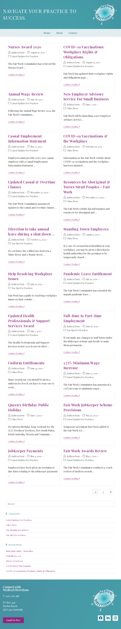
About (59, 32)
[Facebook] (100, 618)
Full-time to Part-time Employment (82, 318)
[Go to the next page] (111, 492)
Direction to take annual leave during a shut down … (31, 231)
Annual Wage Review (26, 94)
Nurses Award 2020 (24, 46)
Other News (72, 108)
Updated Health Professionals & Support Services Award (29, 320)
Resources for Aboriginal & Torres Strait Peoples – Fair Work (86, 187)
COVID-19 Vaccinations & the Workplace (85, 138)
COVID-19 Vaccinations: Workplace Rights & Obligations (83, 51)
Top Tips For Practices (22, 243)
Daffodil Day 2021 (13, 556)
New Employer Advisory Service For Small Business (86, 96)
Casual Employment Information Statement (27, 138)
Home (47, 32)
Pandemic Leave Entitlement (87, 273)
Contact (72, 32)
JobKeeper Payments (25, 450)
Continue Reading (16, 74)
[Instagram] (115, 618)
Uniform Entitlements (26, 362)
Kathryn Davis (18, 52)
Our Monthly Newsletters (17, 530)
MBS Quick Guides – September (19, 551)
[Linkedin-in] (108, 618)
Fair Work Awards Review (85, 450)
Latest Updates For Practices (25, 56)
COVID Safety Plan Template (18, 566)
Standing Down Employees (86, 229)
